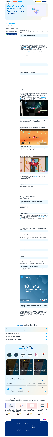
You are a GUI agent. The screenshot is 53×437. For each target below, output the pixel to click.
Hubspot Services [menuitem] (19, 422)
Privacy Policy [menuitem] (39, 434)
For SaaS (20, 1)
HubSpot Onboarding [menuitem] (19, 423)
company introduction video (25, 187)
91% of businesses (33, 48)
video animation (25, 47)
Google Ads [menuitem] (33, 425)
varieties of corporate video (32, 189)
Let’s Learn (27, 1)
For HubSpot (15, 1)
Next (47, 367)
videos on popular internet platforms (42, 216)
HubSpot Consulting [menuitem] (19, 428)
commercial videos (34, 122)
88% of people (21, 218)
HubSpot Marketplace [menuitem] (19, 429)
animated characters (38, 37)
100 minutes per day (36, 176)
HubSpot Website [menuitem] (19, 427)
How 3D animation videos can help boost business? (12, 28)
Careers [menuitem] (41, 424)
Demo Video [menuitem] (26, 428)
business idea (35, 76)
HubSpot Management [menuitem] (19, 424)
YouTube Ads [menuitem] (33, 427)
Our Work (24, 1)
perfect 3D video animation (27, 51)
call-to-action (21, 90)
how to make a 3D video (37, 60)
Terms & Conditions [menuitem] (44, 434)
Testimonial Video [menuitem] (26, 429)
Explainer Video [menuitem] (26, 427)
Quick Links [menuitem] (41, 422)
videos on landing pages (38, 261)
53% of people (32, 150)
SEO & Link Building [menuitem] (27, 430)
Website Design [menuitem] (26, 423)
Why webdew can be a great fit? (9, 29)
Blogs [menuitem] (40, 428)
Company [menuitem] (41, 423)
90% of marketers (28, 28)
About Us (31, 1)
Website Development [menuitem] (27, 424)
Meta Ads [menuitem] (33, 426)
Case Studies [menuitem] (41, 427)
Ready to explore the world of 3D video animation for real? (12, 31)
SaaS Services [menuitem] (26, 422)
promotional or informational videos (33, 179)
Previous (5, 367)
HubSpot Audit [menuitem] (18, 430)
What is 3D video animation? (9, 25)
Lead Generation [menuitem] (34, 424)
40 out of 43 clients (35, 270)
